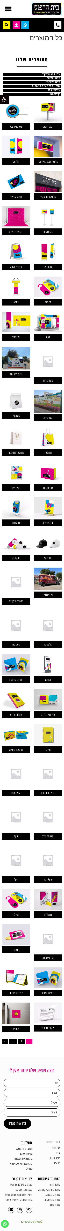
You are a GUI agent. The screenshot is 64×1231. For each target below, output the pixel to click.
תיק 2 (16, 836)
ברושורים (48, 915)
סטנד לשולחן (48, 523)
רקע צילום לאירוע (16, 232)
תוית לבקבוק (16, 523)
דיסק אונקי (16, 558)
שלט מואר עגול (16, 126)
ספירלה (48, 750)
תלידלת (16, 915)
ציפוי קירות (48, 418)
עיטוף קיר (16, 337)
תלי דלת (48, 302)
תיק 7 (16, 879)
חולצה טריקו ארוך (48, 793)
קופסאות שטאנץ (16, 750)
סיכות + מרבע (16, 715)
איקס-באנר (48, 267)
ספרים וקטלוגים (48, 993)
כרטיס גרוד (15, 950)
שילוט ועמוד (48, 232)
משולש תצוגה (16, 267)
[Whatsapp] (29, 1210)
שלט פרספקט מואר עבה (48, 161)
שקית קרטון (48, 488)
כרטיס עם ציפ (16, 197)
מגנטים (16, 1029)
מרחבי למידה (48, 958)
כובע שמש (48, 558)
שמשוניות (16, 644)
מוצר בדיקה (48, 380)
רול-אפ (16, 161)
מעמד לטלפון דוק (16, 601)
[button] (4, 99)
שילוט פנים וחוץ (16, 374)
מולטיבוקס (48, 644)
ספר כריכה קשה (16, 680)
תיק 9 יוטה (48, 879)
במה (48, 337)
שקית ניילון (16, 488)
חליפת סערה (16, 793)
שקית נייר (16, 416)
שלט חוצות (48, 126)
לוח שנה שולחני (16, 993)
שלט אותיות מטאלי (48, 197)
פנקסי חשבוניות (48, 1028)
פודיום (16, 302)
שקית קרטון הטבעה (16, 453)
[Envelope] (11, 1210)
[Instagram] (20, 1210)
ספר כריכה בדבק (48, 715)
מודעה (48, 680)
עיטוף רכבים (48, 595)
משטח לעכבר (48, 836)
